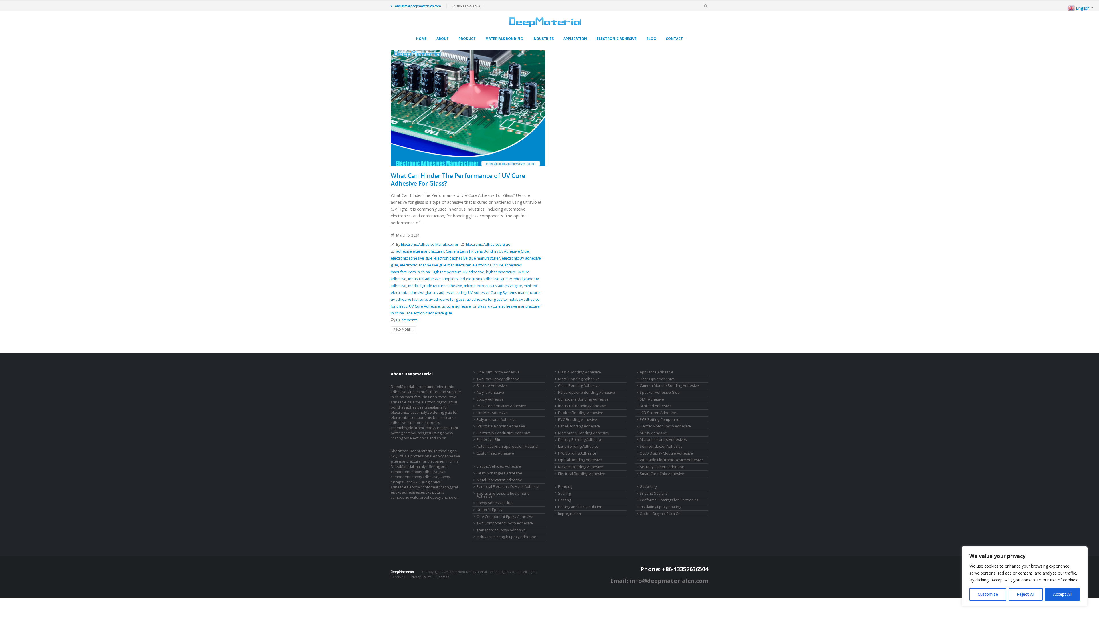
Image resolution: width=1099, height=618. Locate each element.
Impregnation (569, 513)
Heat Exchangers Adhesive (499, 473)
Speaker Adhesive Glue (660, 392)
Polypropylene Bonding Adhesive (586, 392)
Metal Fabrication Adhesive (499, 480)
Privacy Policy (420, 577)
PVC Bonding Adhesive (577, 419)
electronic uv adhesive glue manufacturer (435, 265)
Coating (564, 500)
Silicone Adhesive (492, 385)
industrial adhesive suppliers (433, 278)
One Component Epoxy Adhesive (505, 516)
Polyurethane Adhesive (497, 419)
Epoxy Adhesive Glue (495, 502)
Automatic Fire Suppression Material (507, 446)
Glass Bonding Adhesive (579, 385)
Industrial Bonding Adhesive (582, 405)
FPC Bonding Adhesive (577, 453)
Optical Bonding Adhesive (580, 459)
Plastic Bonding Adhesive (579, 372)
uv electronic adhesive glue (429, 313)
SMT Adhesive (652, 399)
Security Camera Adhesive (662, 466)
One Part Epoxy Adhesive (498, 372)
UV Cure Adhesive (424, 306)
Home (421, 38)
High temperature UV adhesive (458, 272)
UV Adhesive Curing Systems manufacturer (504, 292)
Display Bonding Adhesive (580, 439)
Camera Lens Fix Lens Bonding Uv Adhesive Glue (487, 251)
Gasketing (648, 486)
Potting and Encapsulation (580, 506)
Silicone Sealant (653, 493)
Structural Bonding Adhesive (501, 426)
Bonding (565, 486)
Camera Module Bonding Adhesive (669, 385)
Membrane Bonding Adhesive (583, 433)
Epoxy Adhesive (490, 399)
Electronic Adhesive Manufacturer (429, 244)
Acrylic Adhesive (490, 392)
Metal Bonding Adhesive (579, 379)
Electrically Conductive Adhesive (504, 433)
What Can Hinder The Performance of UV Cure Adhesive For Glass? (458, 179)
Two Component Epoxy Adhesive (505, 523)
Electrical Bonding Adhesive (581, 473)
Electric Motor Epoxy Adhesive (665, 426)
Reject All (1025, 594)
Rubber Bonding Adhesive (580, 412)
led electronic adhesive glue (484, 278)
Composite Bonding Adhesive (583, 399)
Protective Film (489, 439)
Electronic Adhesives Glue (488, 244)
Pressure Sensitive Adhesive (501, 405)
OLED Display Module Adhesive (666, 453)
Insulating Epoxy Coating (660, 506)
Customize (988, 594)
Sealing (564, 493)
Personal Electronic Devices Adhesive (509, 486)
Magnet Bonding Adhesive (580, 466)
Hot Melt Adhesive (492, 412)
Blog (651, 38)
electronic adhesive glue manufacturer (467, 258)
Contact (674, 38)
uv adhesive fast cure (409, 299)
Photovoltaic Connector (432, 582)
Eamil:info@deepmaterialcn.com (417, 6)
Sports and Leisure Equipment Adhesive (503, 495)
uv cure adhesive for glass (464, 306)
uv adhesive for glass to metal (492, 299)
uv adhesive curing (450, 292)
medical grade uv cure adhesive (435, 285)
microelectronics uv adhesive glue (493, 285)
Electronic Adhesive (617, 38)
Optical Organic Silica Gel (660, 513)
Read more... (403, 330)
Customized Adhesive (495, 453)
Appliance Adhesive (656, 372)
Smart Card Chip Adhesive (662, 473)
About (442, 38)
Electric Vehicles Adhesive (499, 466)
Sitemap (442, 577)
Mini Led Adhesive (655, 405)
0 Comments (407, 320)
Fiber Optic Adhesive (657, 379)
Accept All (1062, 594)
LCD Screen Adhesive (658, 412)
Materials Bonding (504, 38)
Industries (543, 38)
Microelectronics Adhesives (663, 439)
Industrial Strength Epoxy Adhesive (506, 536)
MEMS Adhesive (653, 433)
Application (575, 38)
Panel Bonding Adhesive (579, 426)
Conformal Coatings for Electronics (669, 500)
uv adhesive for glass (447, 299)
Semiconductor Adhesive (661, 446)
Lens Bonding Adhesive (578, 446)
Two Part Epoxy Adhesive (498, 379)
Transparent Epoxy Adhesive (501, 530)
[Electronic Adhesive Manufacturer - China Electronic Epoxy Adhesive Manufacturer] (545, 22)
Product (467, 38)
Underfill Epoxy (489, 509)
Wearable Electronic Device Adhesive (671, 459)
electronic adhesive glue (411, 258)
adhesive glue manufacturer (420, 251)
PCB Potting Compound (659, 419)
